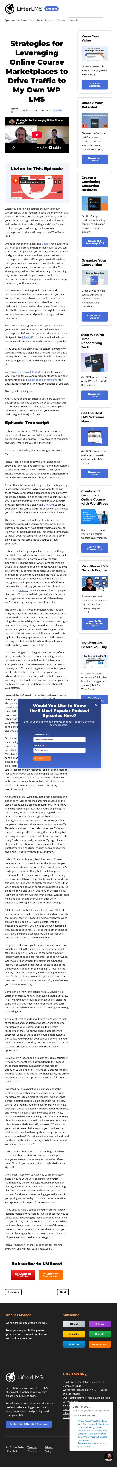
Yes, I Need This (42, 758)
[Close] (96, 705)
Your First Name (41, 734)
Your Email (39, 745)
